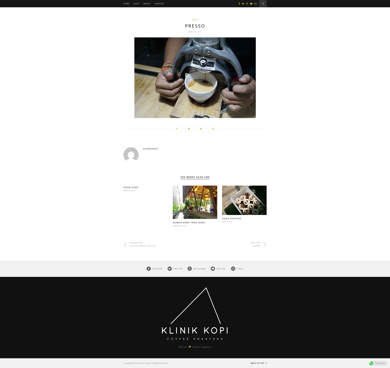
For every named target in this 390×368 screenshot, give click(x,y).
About (147, 3)
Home (126, 3)
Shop (136, 3)
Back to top (258, 363)
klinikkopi (150, 148)
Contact (160, 3)
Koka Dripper (231, 218)
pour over (130, 187)
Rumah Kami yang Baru (189, 222)
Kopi (195, 20)
